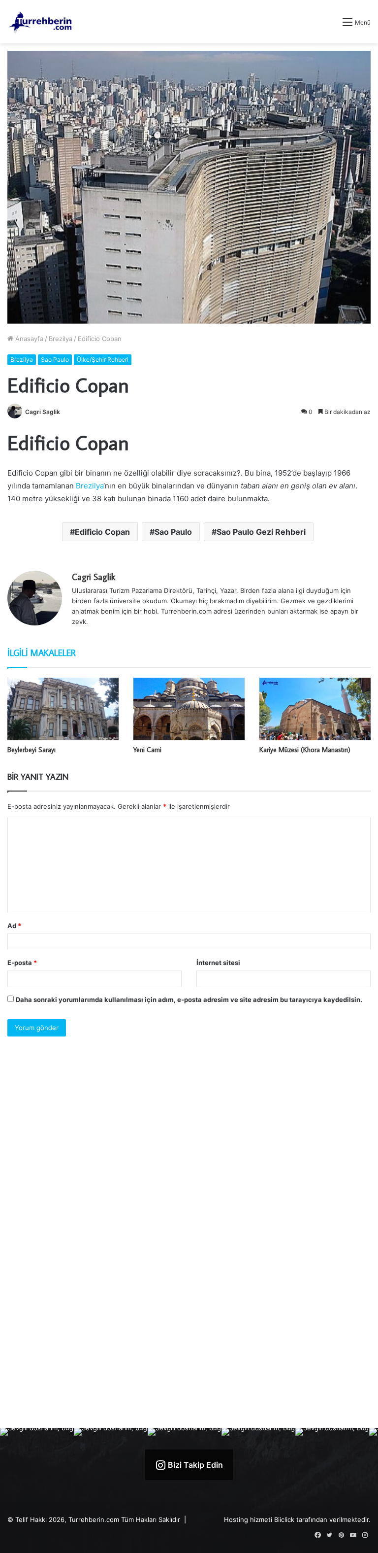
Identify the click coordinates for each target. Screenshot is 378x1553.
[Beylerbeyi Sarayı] (63, 709)
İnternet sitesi (218, 962)
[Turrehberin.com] (41, 21)
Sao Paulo (55, 359)
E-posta (22, 962)
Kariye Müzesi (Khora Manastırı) (304, 749)
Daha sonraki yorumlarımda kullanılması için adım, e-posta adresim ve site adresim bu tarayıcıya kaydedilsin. (189, 999)
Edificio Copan (102, 532)
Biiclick (284, 1519)
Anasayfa (28, 339)
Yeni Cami (147, 749)
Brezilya (60, 339)
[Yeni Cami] (189, 709)
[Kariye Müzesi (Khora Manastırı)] (315, 709)
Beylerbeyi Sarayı (31, 749)
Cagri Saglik (42, 411)
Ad (14, 926)
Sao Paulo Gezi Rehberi (261, 532)
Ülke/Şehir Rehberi (102, 359)
